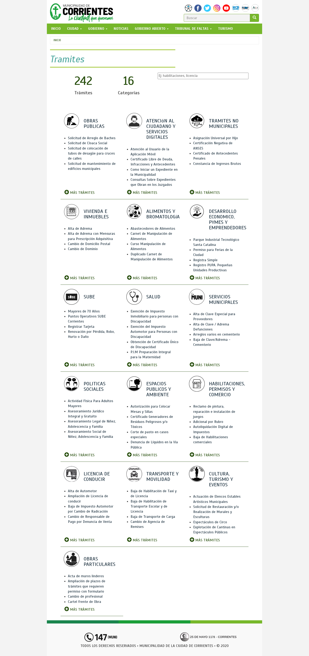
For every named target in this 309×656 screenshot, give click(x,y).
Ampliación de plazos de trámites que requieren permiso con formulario (86, 586)
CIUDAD (73, 28)
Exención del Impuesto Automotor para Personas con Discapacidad (154, 331)
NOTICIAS (121, 28)
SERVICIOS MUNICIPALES (223, 299)
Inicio (57, 40)
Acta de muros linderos (86, 576)
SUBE (89, 297)
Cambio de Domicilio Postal (89, 244)
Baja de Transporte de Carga (153, 516)
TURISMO (225, 28)
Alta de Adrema (80, 228)
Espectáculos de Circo (210, 522)
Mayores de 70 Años (84, 311)
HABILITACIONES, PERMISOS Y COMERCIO (227, 389)
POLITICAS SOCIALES (95, 386)
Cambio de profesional (85, 596)
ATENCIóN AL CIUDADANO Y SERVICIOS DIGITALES (160, 129)
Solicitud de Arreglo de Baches (91, 138)
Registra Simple (205, 260)
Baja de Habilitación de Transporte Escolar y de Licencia (149, 506)
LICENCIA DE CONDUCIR (97, 476)
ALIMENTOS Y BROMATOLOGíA (163, 214)
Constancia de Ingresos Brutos (217, 163)
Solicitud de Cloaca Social (87, 143)
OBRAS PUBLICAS (94, 123)
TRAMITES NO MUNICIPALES (224, 123)
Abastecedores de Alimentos (153, 228)
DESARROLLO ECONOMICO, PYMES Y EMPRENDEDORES (227, 219)
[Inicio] (83, 11)
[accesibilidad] (188, 8)
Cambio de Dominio (83, 249)
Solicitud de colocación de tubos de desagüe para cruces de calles (91, 153)
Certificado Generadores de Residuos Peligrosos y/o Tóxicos (152, 422)
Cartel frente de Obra (84, 602)
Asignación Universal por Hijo (215, 138)
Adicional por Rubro (208, 422)
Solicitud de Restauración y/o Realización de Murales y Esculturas (216, 512)
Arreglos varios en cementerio (216, 334)
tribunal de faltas (192, 28)
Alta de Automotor (82, 491)
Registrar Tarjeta (81, 326)
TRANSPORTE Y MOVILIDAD (162, 476)
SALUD (153, 297)
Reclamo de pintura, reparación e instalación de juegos (214, 411)
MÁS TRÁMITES (82, 192)
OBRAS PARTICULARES (99, 561)
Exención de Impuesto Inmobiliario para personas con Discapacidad (154, 316)
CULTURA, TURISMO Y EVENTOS (221, 479)
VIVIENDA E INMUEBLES (96, 214)
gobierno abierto (150, 28)
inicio (56, 28)
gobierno (96, 28)
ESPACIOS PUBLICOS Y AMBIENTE (158, 389)
